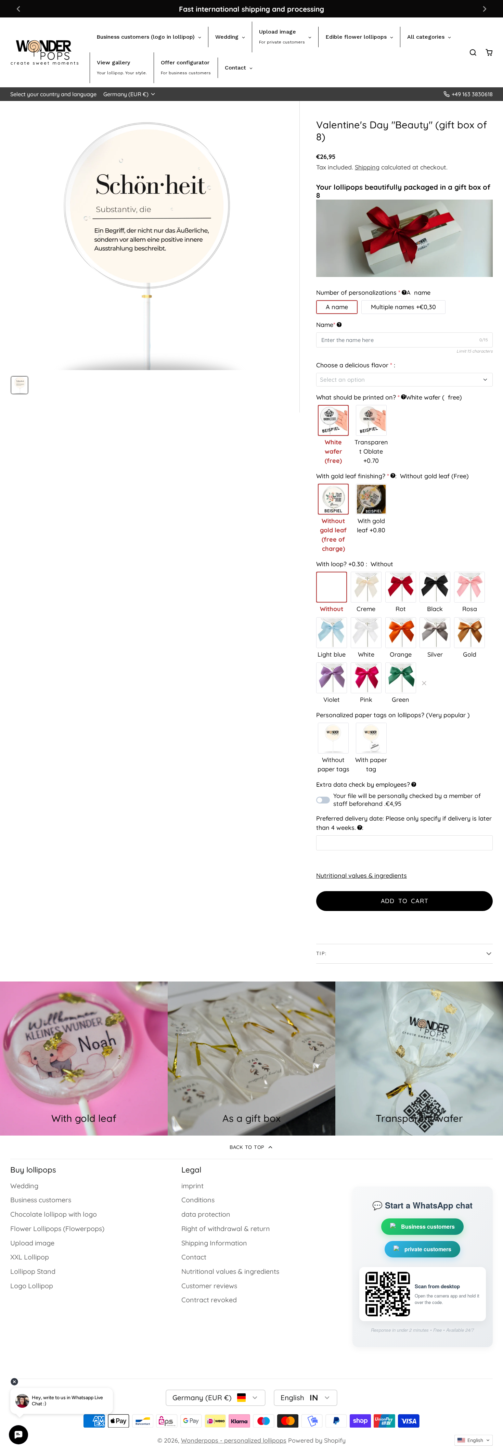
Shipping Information (214, 1243)
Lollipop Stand (32, 1271)
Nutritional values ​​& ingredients (361, 875)
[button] (473, 1440)
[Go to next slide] (484, 8)
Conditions (198, 1199)
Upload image (32, 1243)
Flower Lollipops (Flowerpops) (57, 1228)
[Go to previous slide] (18, 8)
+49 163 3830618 (472, 94)
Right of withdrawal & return (225, 1228)
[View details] (251, 1059)
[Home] (44, 52)
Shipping (367, 167)
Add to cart (404, 901)
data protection (205, 1214)
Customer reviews (209, 1285)
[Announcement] (251, 8)
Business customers (40, 1199)
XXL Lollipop (29, 1257)
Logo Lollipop (31, 1285)
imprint (192, 1185)
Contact (193, 1257)
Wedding (24, 1185)
